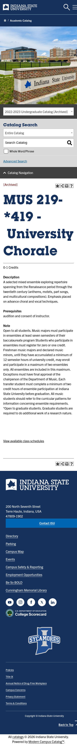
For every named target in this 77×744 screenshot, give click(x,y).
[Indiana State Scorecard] (27, 613)
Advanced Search (15, 161)
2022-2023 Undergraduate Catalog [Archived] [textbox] (36, 112)
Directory (12, 536)
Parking (11, 544)
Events (10, 559)
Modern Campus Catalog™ (46, 742)
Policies (10, 669)
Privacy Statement (15, 696)
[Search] (69, 142)
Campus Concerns (15, 689)
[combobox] (38, 111)
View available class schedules (23, 441)
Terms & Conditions (16, 703)
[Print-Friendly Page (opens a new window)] (67, 186)
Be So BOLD (14, 582)
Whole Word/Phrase (21, 151)
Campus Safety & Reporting (24, 567)
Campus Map (15, 551)
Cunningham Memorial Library (26, 590)
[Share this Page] (62, 186)
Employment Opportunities (24, 575)
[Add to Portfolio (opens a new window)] (57, 186)
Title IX (9, 676)
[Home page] (5, 20)
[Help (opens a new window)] (71, 186)
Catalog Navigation (20, 173)
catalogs (18, 737)
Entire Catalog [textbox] (14, 133)
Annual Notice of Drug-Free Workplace (26, 683)
